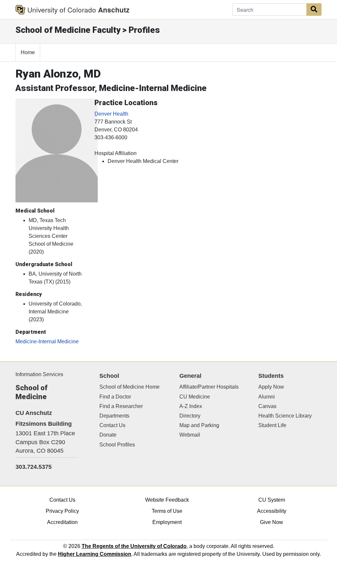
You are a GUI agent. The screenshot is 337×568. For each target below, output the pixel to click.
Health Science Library (285, 416)
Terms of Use (167, 511)
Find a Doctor (115, 396)
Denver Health (111, 114)
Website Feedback (167, 500)
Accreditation (62, 522)
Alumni (266, 396)
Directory (189, 416)
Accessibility (271, 511)
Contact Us (112, 425)
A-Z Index (190, 406)
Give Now (271, 522)
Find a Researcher (121, 406)
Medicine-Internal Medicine (47, 341)
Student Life (272, 425)
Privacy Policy (62, 511)
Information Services (39, 374)
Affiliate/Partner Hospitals (209, 387)
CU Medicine (194, 396)
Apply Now (271, 387)
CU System (271, 500)
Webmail (189, 435)
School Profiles (117, 444)
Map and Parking (199, 425)
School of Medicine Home (129, 387)
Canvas (267, 406)
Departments (114, 416)
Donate (108, 435)
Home (28, 52)
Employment (167, 522)
